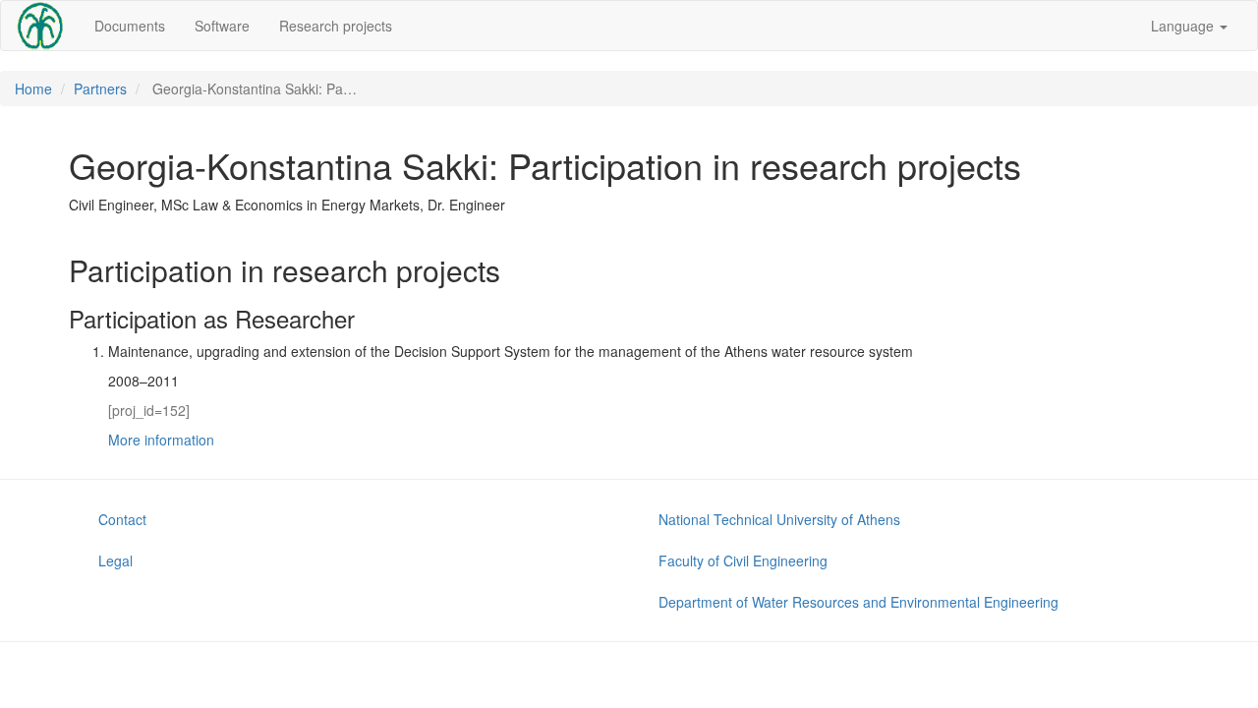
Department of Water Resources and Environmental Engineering (858, 602)
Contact (122, 519)
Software (222, 25)
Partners (100, 88)
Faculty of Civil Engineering (743, 560)
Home (33, 88)
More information (161, 439)
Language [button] (1184, 25)
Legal (115, 560)
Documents (129, 25)
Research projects (335, 25)
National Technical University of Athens (779, 519)
